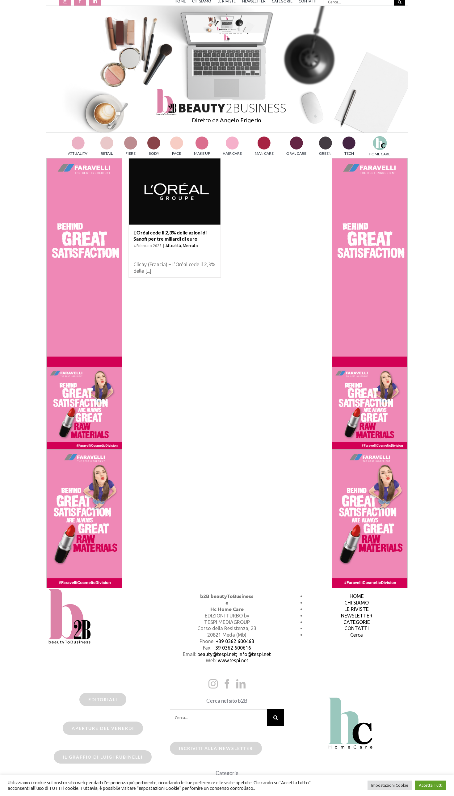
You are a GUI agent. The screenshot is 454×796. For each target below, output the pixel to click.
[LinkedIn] (241, 684)
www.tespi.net (233, 660)
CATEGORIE (356, 622)
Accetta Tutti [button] (431, 785)
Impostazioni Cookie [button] (389, 785)
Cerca (356, 635)
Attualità (173, 246)
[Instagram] (213, 684)
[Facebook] (227, 684)
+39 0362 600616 (231, 648)
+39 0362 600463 (235, 641)
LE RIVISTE (356, 609)
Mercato (190, 246)
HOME (357, 596)
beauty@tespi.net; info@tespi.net (234, 654)
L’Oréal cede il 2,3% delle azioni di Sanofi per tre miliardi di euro (170, 235)
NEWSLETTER (356, 615)
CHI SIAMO (356, 602)
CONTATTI (356, 628)
